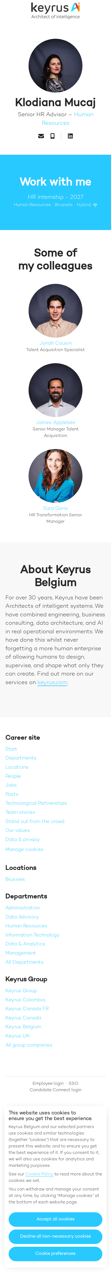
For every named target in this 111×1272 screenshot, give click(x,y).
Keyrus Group (21, 991)
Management (20, 953)
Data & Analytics (25, 944)
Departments (21, 758)
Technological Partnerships (36, 803)
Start (11, 749)
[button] (100, 10)
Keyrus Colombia (25, 1000)
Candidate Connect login (55, 1090)
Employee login (48, 1084)
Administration (22, 908)
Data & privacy (22, 839)
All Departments (24, 962)
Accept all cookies (56, 1219)
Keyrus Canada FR (27, 1009)
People (13, 776)
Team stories (20, 812)
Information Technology (32, 935)
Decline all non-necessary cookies (55, 1236)
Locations (17, 767)
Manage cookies (24, 849)
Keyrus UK (17, 1036)
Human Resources (26, 926)
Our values (17, 830)
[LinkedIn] (70, 137)
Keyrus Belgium (23, 1027)
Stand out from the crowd (34, 821)
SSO (73, 1084)
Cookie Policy (39, 1174)
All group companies (29, 1045)
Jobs (11, 785)
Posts (12, 794)
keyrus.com (52, 683)
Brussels (15, 879)
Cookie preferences (55, 1254)
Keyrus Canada (23, 1018)
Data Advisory (22, 917)
